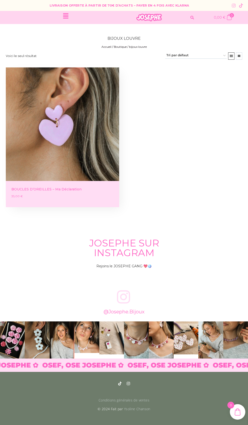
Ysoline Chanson (137, 409)
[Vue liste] (239, 56)
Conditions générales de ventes (124, 400)
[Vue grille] (231, 56)
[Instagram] (234, 5)
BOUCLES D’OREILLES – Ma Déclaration (46, 189)
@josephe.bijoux (124, 312)
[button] (65, 16)
